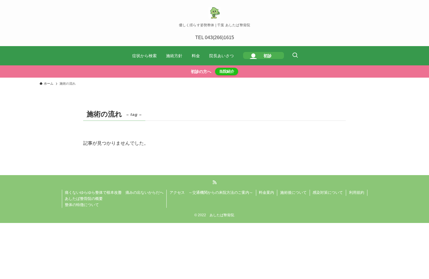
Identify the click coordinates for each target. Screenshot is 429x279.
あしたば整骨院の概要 (84, 198)
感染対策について (328, 192)
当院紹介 (226, 71)
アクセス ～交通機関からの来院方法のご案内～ (211, 192)
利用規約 (356, 192)
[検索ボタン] (295, 55)
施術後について (293, 192)
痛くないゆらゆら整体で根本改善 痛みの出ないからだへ (114, 192)
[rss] (214, 182)
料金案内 (266, 192)
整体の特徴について (82, 205)
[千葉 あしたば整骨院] (214, 13)
